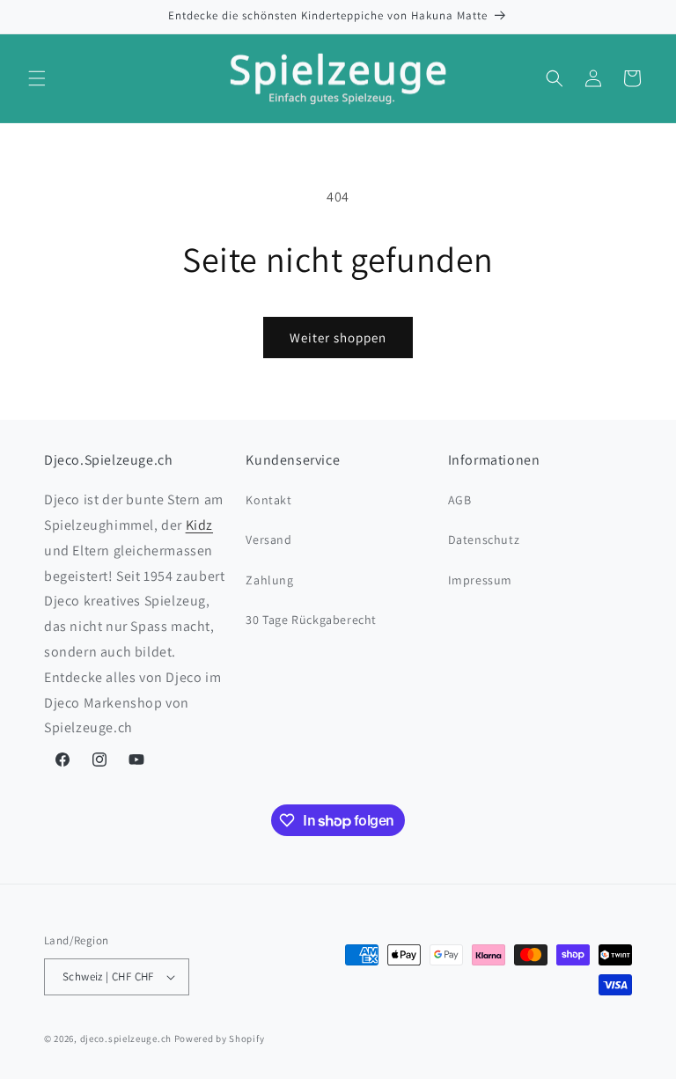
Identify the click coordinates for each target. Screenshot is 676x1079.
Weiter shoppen (338, 337)
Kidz (199, 525)
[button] (37, 78)
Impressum (480, 580)
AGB (460, 500)
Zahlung (269, 580)
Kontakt (268, 500)
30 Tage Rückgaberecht (311, 620)
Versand (268, 539)
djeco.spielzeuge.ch (126, 1038)
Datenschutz (484, 539)
